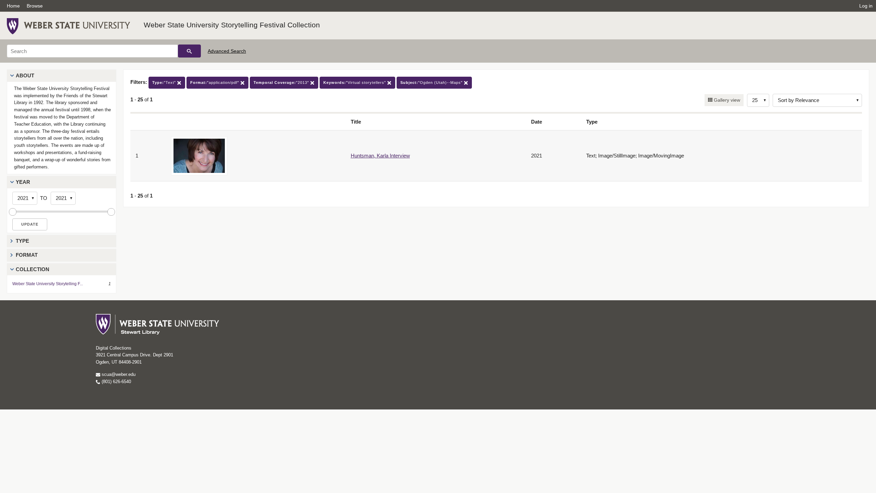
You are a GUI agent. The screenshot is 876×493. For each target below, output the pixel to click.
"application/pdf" (215, 82)
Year (23, 182)
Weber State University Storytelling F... (47, 283)
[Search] (189, 51)
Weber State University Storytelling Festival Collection (232, 25)
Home (13, 6)
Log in (866, 6)
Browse (35, 6)
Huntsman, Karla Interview (380, 156)
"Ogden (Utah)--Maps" (432, 82)
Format (27, 255)
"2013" (282, 82)
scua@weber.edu (118, 374)
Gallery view (726, 100)
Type (22, 241)
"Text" (164, 82)
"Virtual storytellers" (355, 82)
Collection (32, 269)
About (25, 75)
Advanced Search (227, 51)
